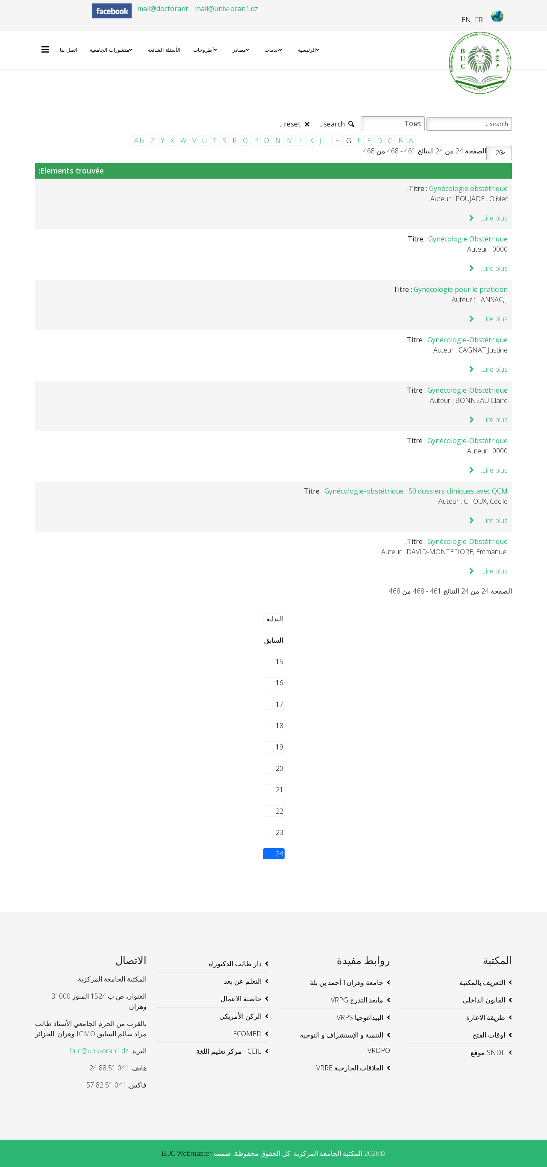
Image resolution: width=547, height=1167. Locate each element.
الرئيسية (307, 49)
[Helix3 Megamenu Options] (47, 49)
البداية (274, 618)
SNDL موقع (488, 1052)
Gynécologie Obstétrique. (457, 239)
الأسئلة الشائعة (164, 49)
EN (466, 19)
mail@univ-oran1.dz (226, 8)
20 (279, 768)
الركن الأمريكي (240, 1016)
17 (279, 704)
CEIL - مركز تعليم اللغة (229, 1051)
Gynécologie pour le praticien (461, 289)
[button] (527, 1147)
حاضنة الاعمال (241, 998)
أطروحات (203, 49)
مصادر (239, 49)
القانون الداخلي (484, 1000)
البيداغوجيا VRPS (360, 1017)
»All (139, 140)
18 (279, 725)
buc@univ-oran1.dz (99, 1050)
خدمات (272, 49)
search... (333, 124)
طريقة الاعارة (485, 1017)
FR (479, 19)
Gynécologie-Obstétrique (467, 339)
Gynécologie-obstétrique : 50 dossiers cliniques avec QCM (416, 491)
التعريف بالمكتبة (482, 982)
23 (279, 832)
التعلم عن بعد (243, 981)
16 (279, 683)
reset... (291, 124)
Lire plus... (492, 218)
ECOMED (247, 1033)
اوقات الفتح (489, 1035)
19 (279, 747)
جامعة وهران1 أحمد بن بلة (346, 982)
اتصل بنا (68, 49)
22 (279, 811)
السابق (273, 640)
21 (279, 789)
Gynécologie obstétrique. (457, 188)
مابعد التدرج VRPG (357, 1000)
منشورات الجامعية (109, 49)
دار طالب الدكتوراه (235, 963)
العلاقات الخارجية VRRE (349, 1068)
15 (279, 661)
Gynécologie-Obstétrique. (457, 541)
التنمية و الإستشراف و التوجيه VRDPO (345, 1042)
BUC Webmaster (187, 1153)
